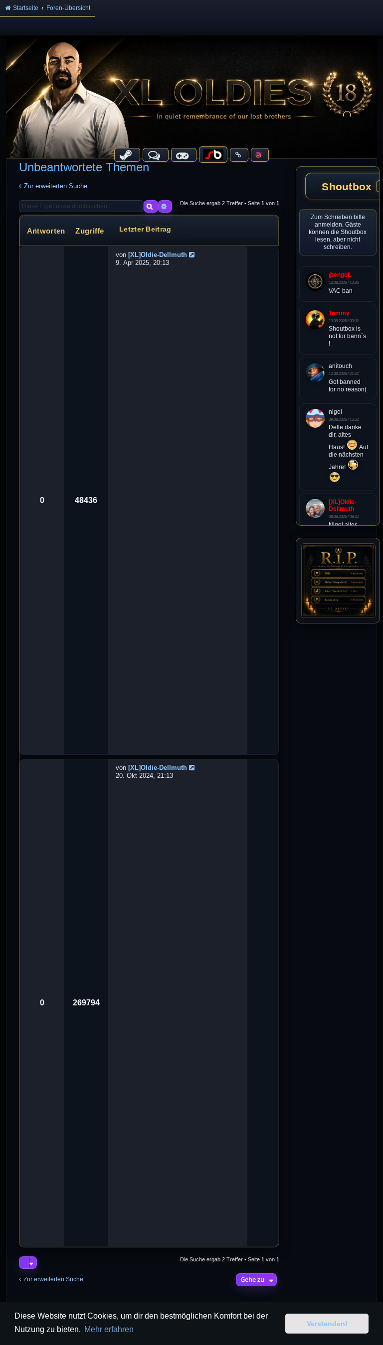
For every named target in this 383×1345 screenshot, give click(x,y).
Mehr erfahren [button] (109, 1329)
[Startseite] (191, 96)
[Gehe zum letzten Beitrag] (193, 254)
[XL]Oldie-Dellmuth (157, 254)
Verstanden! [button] (327, 1324)
